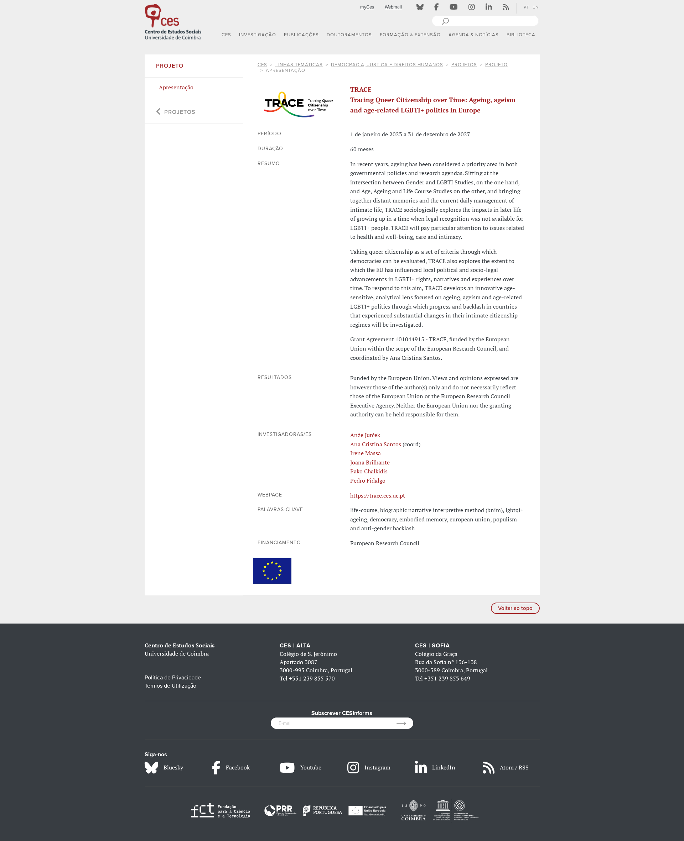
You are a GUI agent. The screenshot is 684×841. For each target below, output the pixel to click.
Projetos (464, 65)
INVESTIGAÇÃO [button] (257, 35)
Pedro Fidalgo (367, 480)
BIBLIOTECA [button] (521, 35)
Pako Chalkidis (369, 471)
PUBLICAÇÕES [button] (301, 35)
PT (526, 7)
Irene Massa (365, 453)
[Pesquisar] (445, 20)
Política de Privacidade (173, 677)
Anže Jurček (365, 435)
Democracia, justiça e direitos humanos (387, 65)
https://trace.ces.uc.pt (377, 495)
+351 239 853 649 (447, 678)
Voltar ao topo (515, 608)
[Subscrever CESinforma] (405, 723)
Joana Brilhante (370, 462)
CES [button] (226, 35)
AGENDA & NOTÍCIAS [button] (474, 35)
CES (262, 65)
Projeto (496, 65)
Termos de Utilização (170, 685)
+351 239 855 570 (312, 678)
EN (536, 7)
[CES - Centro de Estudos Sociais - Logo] (173, 21)
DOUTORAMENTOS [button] (349, 35)
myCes (367, 7)
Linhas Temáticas (299, 65)
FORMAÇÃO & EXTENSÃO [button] (410, 35)
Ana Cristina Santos (375, 444)
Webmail (393, 7)
